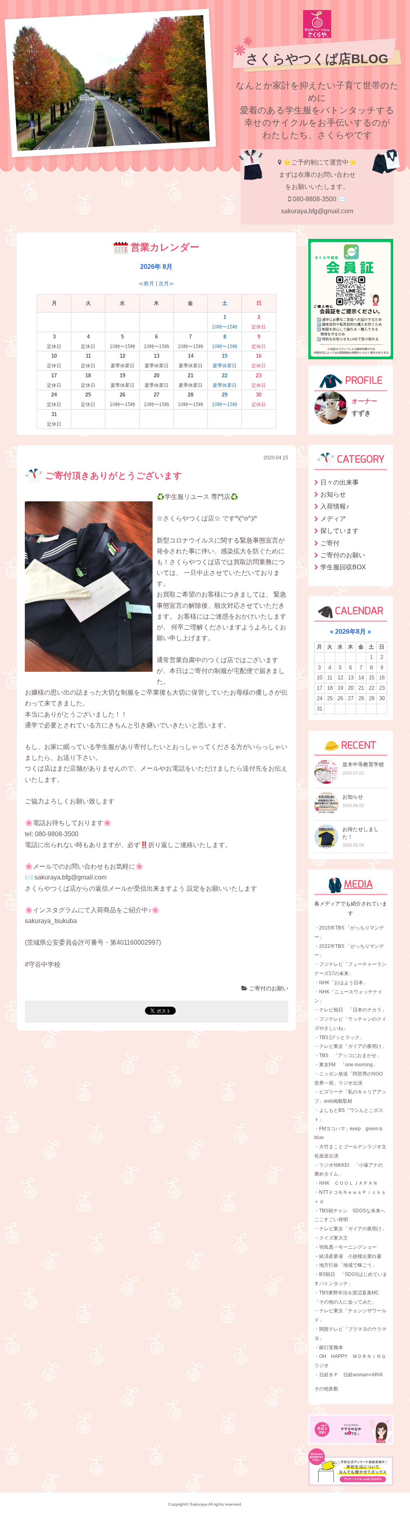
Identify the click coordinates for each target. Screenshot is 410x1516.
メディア (333, 518)
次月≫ (166, 283)
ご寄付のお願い (267, 988)
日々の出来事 (339, 482)
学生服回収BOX (343, 567)
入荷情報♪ (334, 506)
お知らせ (333, 494)
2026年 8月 (156, 266)
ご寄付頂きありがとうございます (112, 476)
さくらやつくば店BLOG (317, 59)
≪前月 (146, 283)
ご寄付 (330, 543)
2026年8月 (350, 631)
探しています (339, 530)
